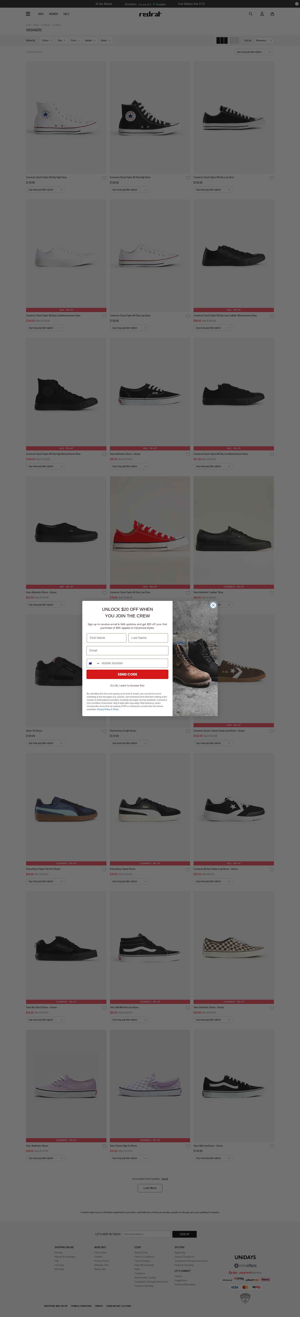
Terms (116, 709)
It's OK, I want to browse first (127, 685)
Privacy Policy (103, 709)
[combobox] (93, 663)
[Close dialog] (213, 605)
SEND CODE (127, 674)
